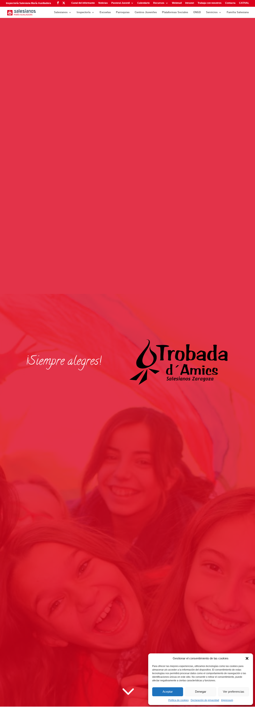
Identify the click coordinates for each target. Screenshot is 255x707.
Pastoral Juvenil (120, 3)
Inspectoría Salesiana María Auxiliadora (28, 3)
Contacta (230, 3)
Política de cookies (178, 700)
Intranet (189, 3)
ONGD (197, 12)
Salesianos (61, 12)
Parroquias (122, 12)
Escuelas (105, 12)
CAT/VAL (244, 3)
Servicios (212, 12)
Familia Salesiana (238, 12)
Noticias (103, 3)
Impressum (227, 700)
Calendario (143, 3)
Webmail (177, 3)
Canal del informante (83, 3)
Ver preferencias (233, 691)
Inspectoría (83, 12)
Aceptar (168, 691)
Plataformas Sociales (175, 12)
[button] (247, 658)
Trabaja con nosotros (210, 3)
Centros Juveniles (146, 12)
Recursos (158, 3)
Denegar (200, 691)
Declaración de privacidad (205, 700)
